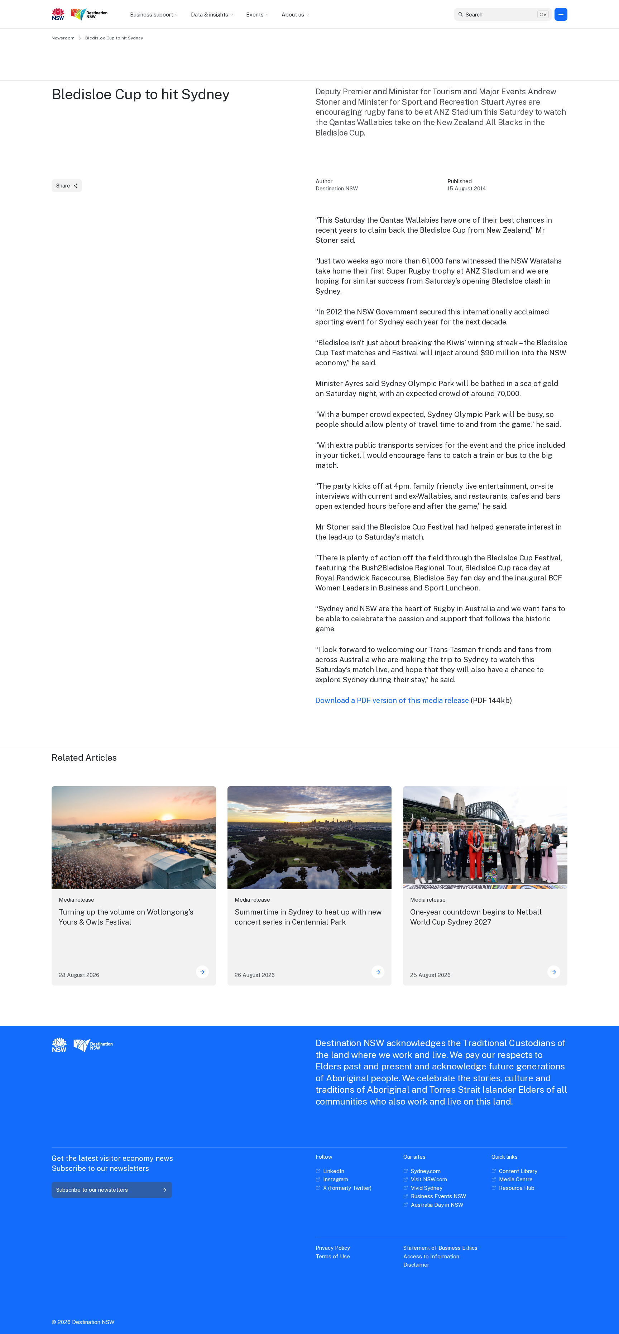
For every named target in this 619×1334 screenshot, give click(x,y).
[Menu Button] (561, 14)
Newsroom (63, 38)
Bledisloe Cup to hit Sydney (114, 38)
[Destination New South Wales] (90, 14)
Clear (540, 14)
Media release (76, 900)
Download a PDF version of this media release (392, 700)
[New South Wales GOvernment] (58, 15)
